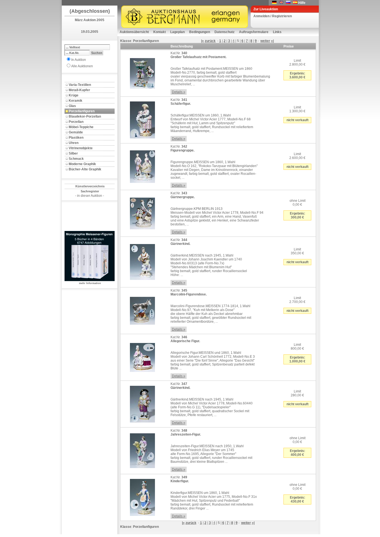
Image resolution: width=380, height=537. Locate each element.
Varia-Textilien (80, 85)
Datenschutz (224, 32)
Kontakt (159, 32)
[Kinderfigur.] (142, 496)
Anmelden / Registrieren (272, 16)
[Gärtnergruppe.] (142, 212)
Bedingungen (199, 32)
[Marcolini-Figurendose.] (142, 310)
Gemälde (76, 132)
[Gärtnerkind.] (142, 261)
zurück (210, 41)
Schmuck (76, 159)
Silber (73, 153)
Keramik (75, 101)
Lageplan (177, 32)
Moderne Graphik (82, 164)
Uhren (73, 143)
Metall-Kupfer (79, 90)
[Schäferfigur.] (142, 119)
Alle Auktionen (82, 66)
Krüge (73, 95)
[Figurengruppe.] (142, 166)
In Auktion (78, 60)
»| (272, 41)
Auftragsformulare (253, 32)
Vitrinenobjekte (81, 148)
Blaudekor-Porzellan (85, 116)
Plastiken (76, 138)
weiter (265, 41)
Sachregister (90, 191)
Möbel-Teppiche (81, 127)
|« (202, 41)
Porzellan (76, 122)
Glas (72, 106)
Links (277, 32)
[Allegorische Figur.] (142, 356)
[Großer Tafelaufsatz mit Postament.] (142, 72)
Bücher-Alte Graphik (85, 169)
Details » (178, 92)
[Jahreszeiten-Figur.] (142, 450)
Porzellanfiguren (82, 111)
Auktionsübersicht (134, 32)
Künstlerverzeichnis (90, 186)
